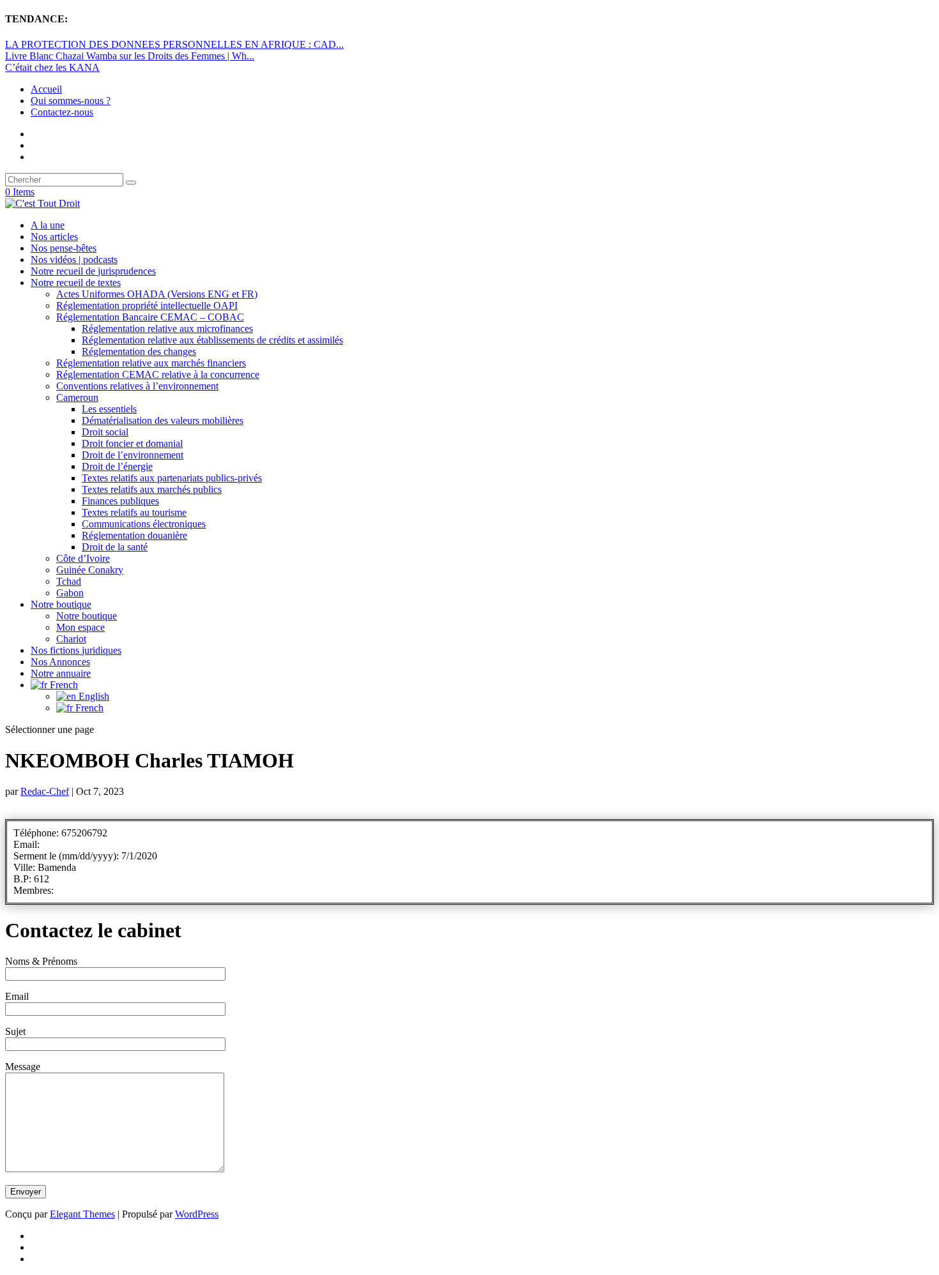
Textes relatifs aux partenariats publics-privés (172, 477)
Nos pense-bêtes (63, 248)
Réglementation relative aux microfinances (167, 328)
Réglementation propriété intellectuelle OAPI (147, 305)
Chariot (71, 638)
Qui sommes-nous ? (71, 100)
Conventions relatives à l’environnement (137, 386)
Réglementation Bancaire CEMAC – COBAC (150, 317)
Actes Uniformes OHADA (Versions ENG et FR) (156, 294)
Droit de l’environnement (132, 454)
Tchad (68, 581)
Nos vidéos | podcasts (74, 259)
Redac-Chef (44, 791)
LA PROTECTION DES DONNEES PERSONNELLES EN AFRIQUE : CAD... (174, 44)
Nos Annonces (60, 661)
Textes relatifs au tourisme (134, 512)
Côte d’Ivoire (83, 558)
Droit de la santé (115, 546)
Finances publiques (120, 500)
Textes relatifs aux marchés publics (152, 489)
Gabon (70, 592)
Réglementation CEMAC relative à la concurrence (157, 374)
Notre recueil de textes (76, 282)
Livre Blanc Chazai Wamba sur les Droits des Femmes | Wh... (129, 55)
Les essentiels (109, 409)
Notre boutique (61, 604)
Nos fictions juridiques (76, 650)
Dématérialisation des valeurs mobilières (162, 420)
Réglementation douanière (134, 535)
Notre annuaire (61, 673)
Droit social (105, 431)
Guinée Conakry (89, 569)
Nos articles (54, 236)
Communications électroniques (144, 523)
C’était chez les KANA (52, 67)
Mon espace (80, 627)
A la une (48, 225)
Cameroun (77, 397)
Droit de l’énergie (117, 466)
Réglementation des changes (139, 351)
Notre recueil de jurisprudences (93, 271)
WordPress (196, 1214)
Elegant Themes (82, 1214)
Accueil (46, 89)
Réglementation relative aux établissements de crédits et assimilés (212, 340)
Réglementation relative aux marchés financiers (151, 363)
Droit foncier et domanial (132, 443)
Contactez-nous (62, 112)
